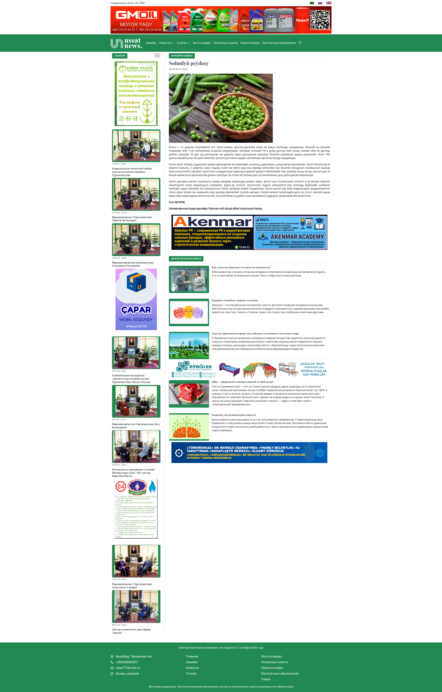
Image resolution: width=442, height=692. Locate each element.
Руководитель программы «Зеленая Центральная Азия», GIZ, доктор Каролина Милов (133, 472)
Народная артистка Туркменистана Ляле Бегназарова (136, 425)
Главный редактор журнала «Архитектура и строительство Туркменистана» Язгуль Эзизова (131, 378)
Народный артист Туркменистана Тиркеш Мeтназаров (132, 218)
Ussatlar (151, 43)
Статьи (182, 43)
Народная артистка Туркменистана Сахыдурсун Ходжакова (132, 264)
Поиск (266, 679)
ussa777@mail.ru (127, 668)
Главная (192, 656)
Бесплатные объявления (279, 43)
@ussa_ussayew (127, 673)
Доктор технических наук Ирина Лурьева (131, 631)
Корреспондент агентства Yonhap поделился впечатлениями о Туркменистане (132, 172)
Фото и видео (202, 43)
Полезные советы (226, 43)
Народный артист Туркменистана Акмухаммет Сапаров (132, 585)
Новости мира (250, 43)
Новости (165, 43)
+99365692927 (126, 662)
